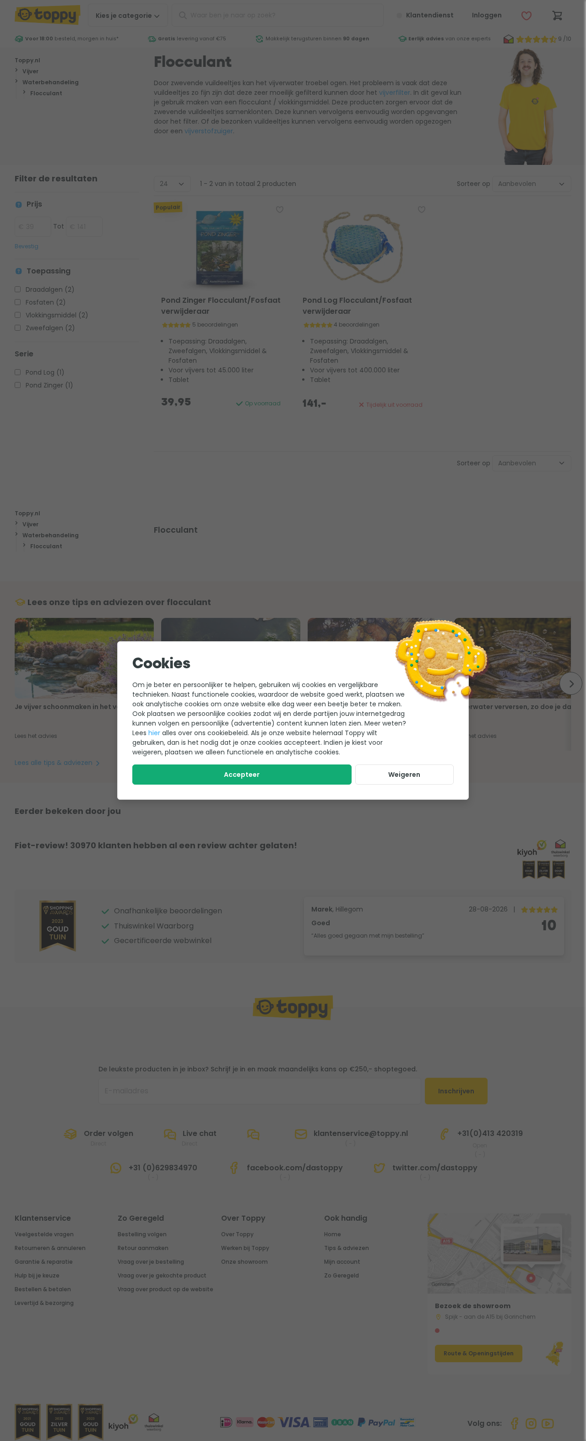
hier (154, 732)
